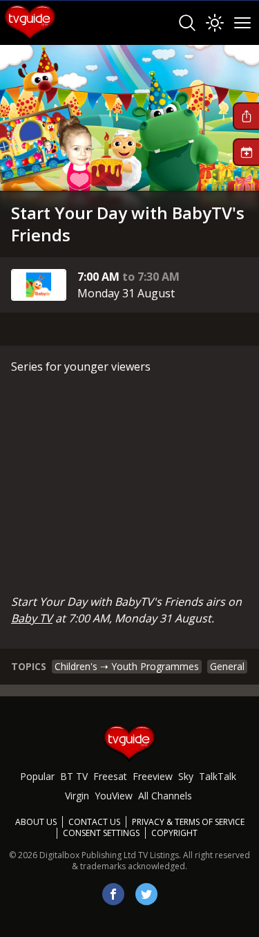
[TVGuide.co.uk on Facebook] (113, 894)
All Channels (165, 795)
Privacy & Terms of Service (188, 822)
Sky (185, 776)
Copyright (174, 833)
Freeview (153, 776)
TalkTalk (217, 776)
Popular (37, 776)
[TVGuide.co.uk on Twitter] (146, 894)
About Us (36, 822)
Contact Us (94, 822)
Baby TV (31, 618)
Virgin (77, 795)
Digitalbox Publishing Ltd (87, 855)
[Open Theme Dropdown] (215, 23)
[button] (246, 116)
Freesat (110, 776)
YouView (114, 795)
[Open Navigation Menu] (242, 23)
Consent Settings (101, 833)
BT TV (74, 776)
